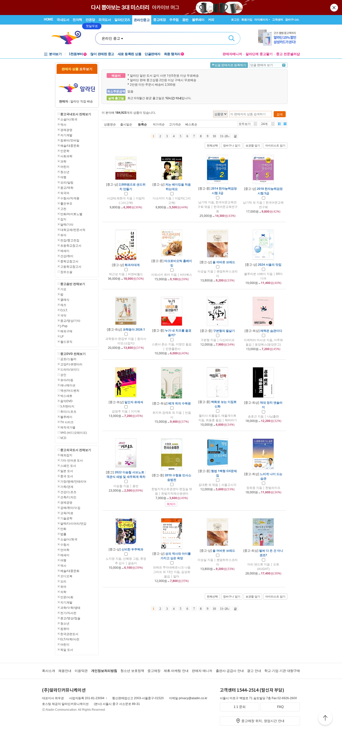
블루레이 (198, 20)
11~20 (224, 136)
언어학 (64, 550)
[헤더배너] (279, 38)
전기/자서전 (68, 613)
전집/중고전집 (69, 240)
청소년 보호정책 (132, 671)
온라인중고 (142, 20)
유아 (63, 235)
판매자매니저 (232, 54)
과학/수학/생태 (70, 608)
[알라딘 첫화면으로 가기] (68, 38)
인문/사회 (66, 597)
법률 (63, 534)
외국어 (64, 193)
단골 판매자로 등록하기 (230, 65)
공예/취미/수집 (70, 508)
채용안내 (64, 671)
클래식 (64, 300)
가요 (63, 289)
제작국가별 (67, 427)
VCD (63, 438)
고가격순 (175, 124)
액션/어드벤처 (69, 390)
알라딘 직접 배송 (81, 101)
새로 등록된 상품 (129, 54)
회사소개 (48, 671)
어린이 (64, 167)
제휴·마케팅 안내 (176, 671)
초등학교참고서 (70, 245)
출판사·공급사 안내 (230, 671)
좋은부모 (66, 203)
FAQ (280, 707)
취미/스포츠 (68, 411)
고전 (63, 209)
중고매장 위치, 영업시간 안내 (262, 721)
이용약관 (81, 671)
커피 (211, 20)
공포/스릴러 (68, 359)
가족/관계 (66, 487)
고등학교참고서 (70, 266)
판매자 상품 (77, 69)
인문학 (64, 151)
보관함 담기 (253, 145)
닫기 (334, 7)
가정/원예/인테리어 (73, 481)
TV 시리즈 (67, 422)
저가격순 (159, 124)
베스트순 (191, 124)
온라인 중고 (111, 38)
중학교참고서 (69, 261)
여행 (63, 177)
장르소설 (66, 272)
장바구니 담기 (231, 145)
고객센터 (277, 19)
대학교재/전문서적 (72, 230)
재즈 (63, 305)
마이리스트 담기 (275, 145)
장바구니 (292, 19)
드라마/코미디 (69, 369)
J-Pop (63, 326)
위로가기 (325, 718)
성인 (63, 375)
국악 (63, 315)
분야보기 (55, 54)
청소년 (64, 172)
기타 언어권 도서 (71, 460)
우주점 (174, 20)
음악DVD (66, 401)
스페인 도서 (68, 466)
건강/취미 (66, 256)
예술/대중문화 (69, 145)
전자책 (77, 20)
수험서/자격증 (69, 198)
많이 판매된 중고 (102, 54)
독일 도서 (66, 650)
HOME (48, 19)
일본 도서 (66, 471)
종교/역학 (66, 188)
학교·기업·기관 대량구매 (282, 671)
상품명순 (110, 124)
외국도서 (104, 20)
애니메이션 (67, 385)
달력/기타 (66, 224)
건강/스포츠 (68, 492)
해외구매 (66, 331)
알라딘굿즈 (122, 20)
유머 (63, 586)
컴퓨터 (64, 629)
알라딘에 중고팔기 (259, 54)
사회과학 (66, 156)
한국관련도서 (69, 634)
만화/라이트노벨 (71, 214)
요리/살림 (66, 182)
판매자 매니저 (202, 671)
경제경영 (66, 130)
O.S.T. (64, 310)
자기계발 (66, 135)
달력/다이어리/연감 (73, 523)
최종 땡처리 (173, 54)
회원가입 (246, 19)
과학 (63, 161)
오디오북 (66, 576)
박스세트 (66, 396)
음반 (185, 20)
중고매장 (159, 20)
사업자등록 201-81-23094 (86, 698)
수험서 (64, 544)
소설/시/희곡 (68, 119)
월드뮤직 (66, 342)
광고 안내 (254, 671)
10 (214, 136)
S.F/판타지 (67, 406)
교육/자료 (66, 513)
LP (62, 336)
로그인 (235, 19)
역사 (63, 124)
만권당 (90, 20)
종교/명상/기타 (70, 321)
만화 (63, 529)
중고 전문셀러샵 (288, 54)
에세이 (64, 251)
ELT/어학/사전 (69, 639)
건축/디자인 (68, 497)
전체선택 (212, 145)
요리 (63, 581)
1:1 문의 (240, 707)
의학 (63, 592)
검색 (231, 38)
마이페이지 (261, 19)
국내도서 (63, 20)
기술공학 (66, 518)
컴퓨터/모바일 (69, 140)
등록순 (142, 124)
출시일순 (126, 124)
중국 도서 (66, 476)
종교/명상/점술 (70, 618)
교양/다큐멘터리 (71, 364)
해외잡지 (66, 455)
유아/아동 (66, 380)
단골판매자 (152, 54)
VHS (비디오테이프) (73, 432)
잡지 (63, 219)
